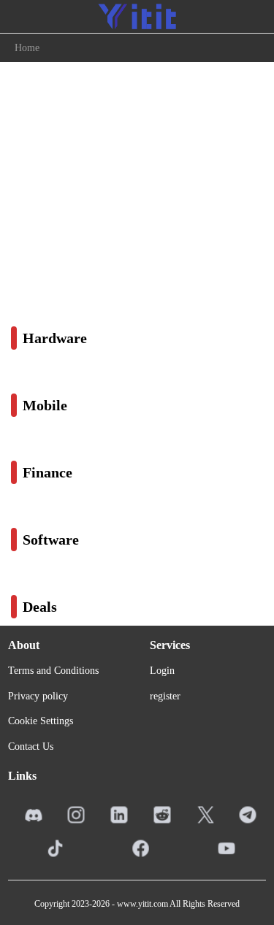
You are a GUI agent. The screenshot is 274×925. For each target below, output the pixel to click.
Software (51, 539)
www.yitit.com (142, 904)
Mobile (45, 405)
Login (162, 670)
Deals (40, 607)
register (165, 696)
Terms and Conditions (53, 670)
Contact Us (30, 746)
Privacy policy (38, 696)
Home (27, 47)
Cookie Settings (40, 720)
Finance (47, 472)
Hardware (55, 338)
